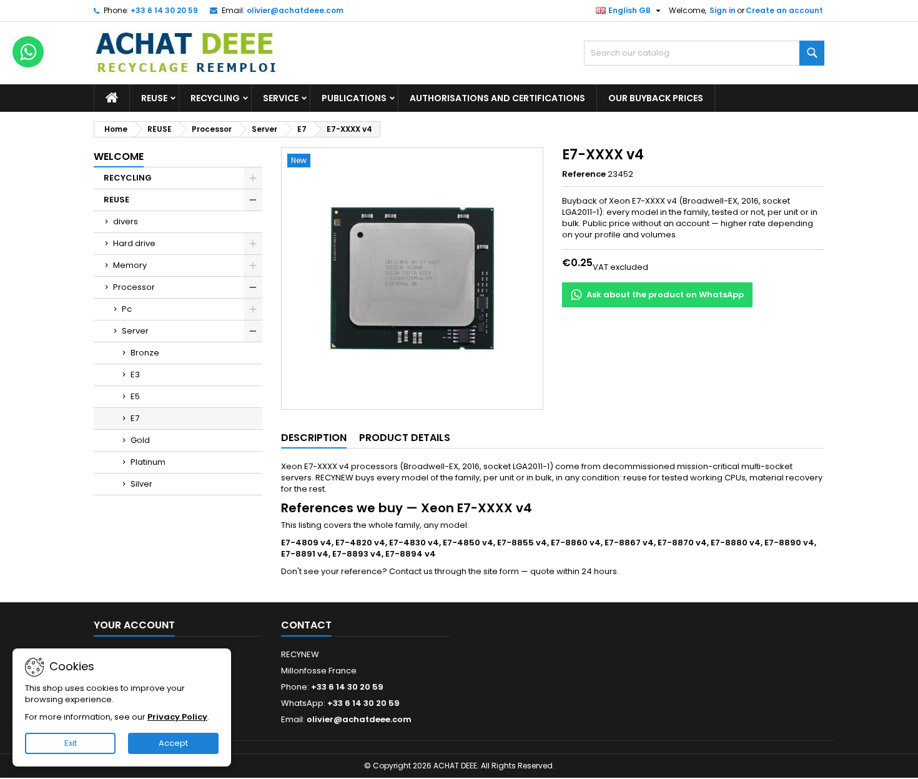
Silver (141, 484)
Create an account (784, 10)
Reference (584, 174)
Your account (134, 625)
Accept (173, 743)
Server (135, 331)
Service (281, 98)
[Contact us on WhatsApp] (28, 51)
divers (125, 221)
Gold (140, 440)
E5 (135, 396)
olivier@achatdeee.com (295, 10)
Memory (130, 265)
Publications (354, 98)
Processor (134, 287)
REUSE (154, 98)
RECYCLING (215, 98)
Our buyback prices (655, 98)
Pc (127, 309)
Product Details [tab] (404, 437)
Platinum (148, 462)
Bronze (145, 353)
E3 (135, 374)
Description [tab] (314, 437)
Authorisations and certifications (497, 98)
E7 (135, 418)
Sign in (722, 10)
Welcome (119, 156)
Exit (70, 743)
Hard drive (134, 243)
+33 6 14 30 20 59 (164, 10)
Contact (306, 625)
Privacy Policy (177, 717)
